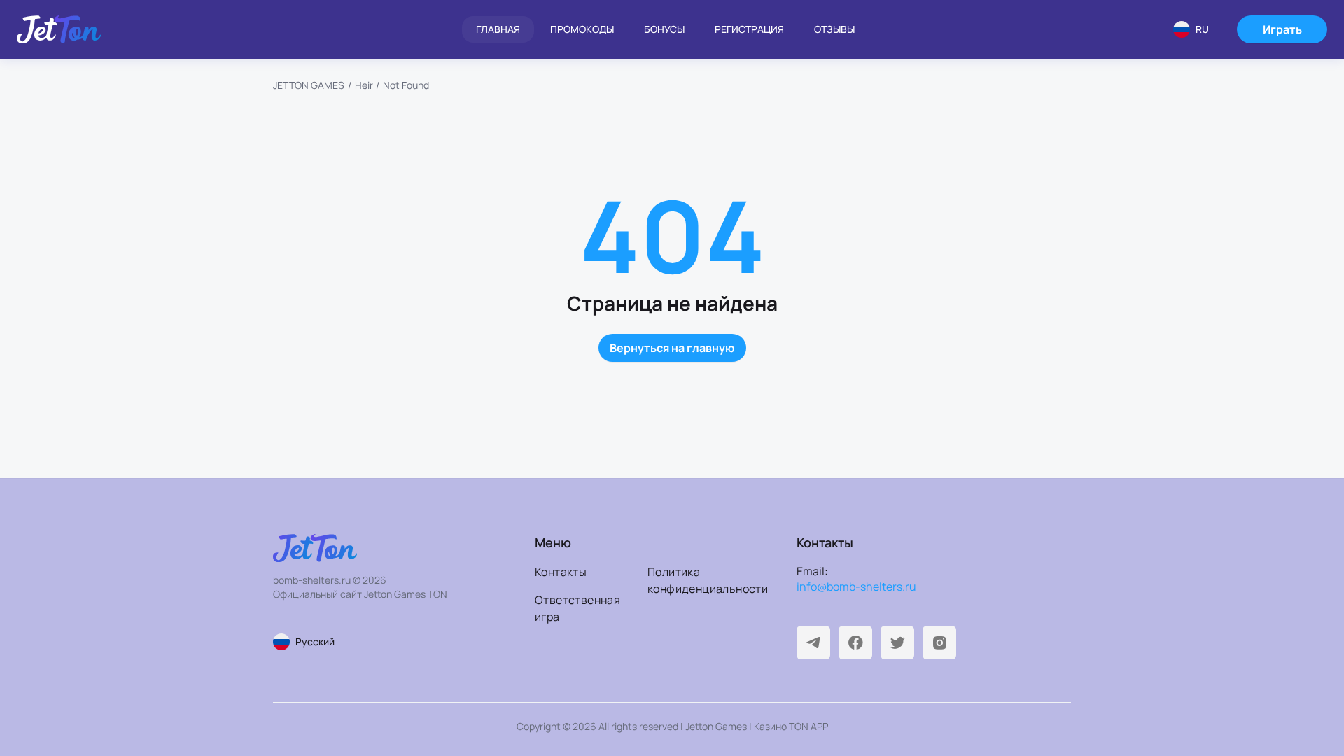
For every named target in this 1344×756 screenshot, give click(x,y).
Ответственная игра (577, 608)
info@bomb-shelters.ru (856, 586)
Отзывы (834, 29)
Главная (498, 29)
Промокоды (582, 29)
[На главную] (59, 29)
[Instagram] (939, 642)
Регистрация (749, 29)
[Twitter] (897, 642)
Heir (364, 85)
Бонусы (664, 29)
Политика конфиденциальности (700, 580)
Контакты (561, 572)
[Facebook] (855, 642)
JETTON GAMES (308, 85)
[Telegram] (813, 642)
